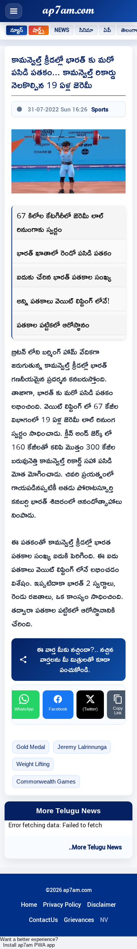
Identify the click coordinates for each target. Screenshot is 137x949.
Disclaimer (101, 904)
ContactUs (43, 920)
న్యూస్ (16, 30)
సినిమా (86, 30)
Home (29, 904)
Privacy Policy (62, 904)
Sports (99, 109)
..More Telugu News (95, 847)
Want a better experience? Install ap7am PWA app (29, 942)
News (62, 30)
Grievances (79, 920)
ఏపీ (107, 30)
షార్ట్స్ (38, 30)
